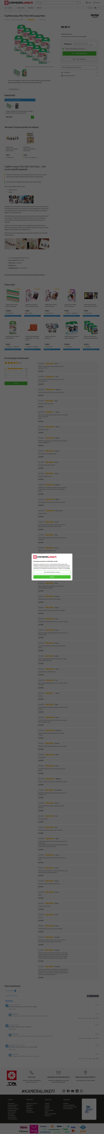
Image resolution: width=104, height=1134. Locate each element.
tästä (68, 568)
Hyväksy (52, 577)
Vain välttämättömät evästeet (52, 572)
